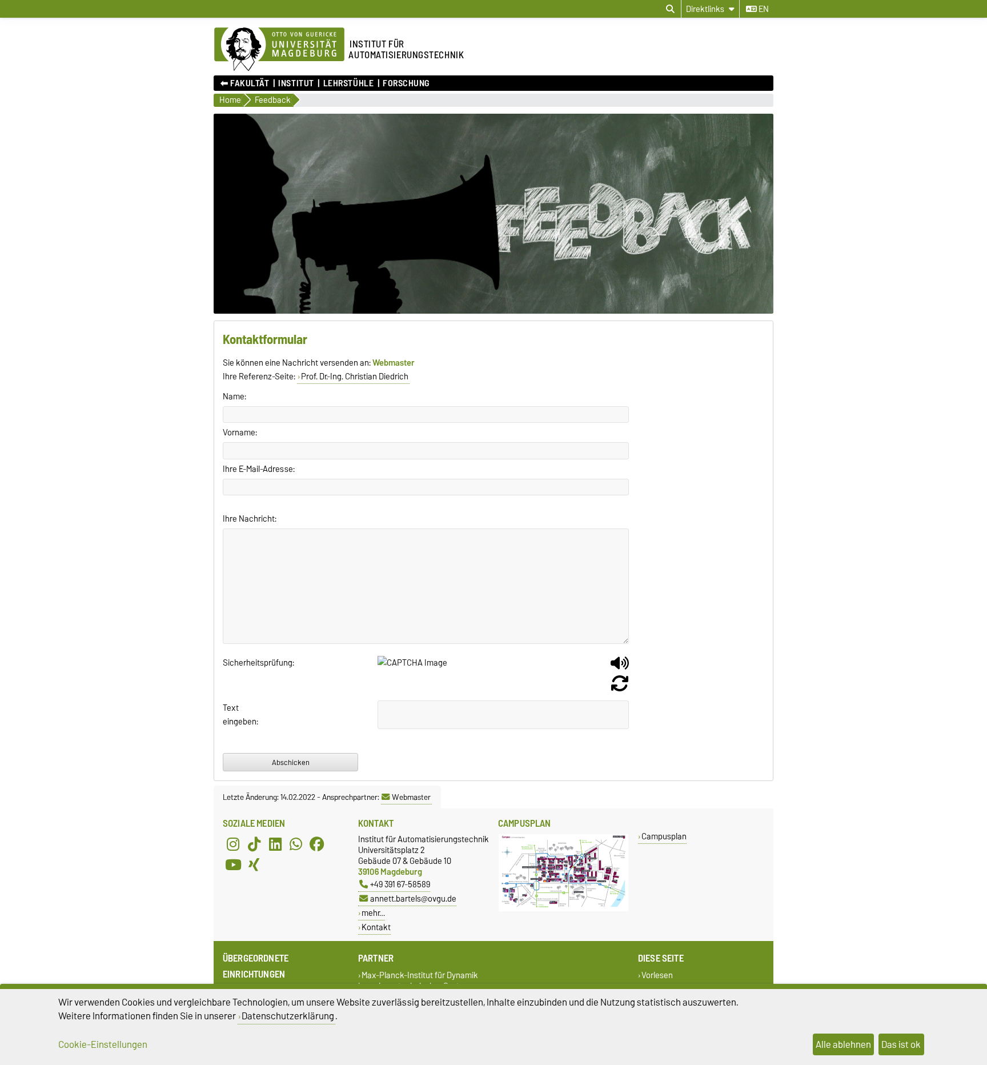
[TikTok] (254, 844)
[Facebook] (317, 844)
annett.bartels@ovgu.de (413, 898)
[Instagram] (233, 844)
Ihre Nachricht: (249, 519)
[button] (620, 667)
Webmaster (411, 797)
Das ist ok (901, 1044)
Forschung (406, 83)
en (763, 9)
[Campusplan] (563, 909)
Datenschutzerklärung (288, 1016)
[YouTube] (233, 864)
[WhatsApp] (296, 844)
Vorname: (240, 432)
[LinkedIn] (275, 844)
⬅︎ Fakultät (245, 83)
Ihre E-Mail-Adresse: (259, 469)
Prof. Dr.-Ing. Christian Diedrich (354, 376)
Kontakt (376, 927)
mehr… (373, 913)
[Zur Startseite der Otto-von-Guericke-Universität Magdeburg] (279, 50)
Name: (234, 396)
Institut (296, 83)
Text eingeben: (240, 714)
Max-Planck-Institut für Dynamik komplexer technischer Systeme (418, 980)
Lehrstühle (348, 83)
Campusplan (664, 836)
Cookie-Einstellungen (102, 1044)
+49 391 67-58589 (400, 884)
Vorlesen (657, 975)
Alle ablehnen (843, 1044)
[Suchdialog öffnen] (670, 9)
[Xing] (254, 864)
